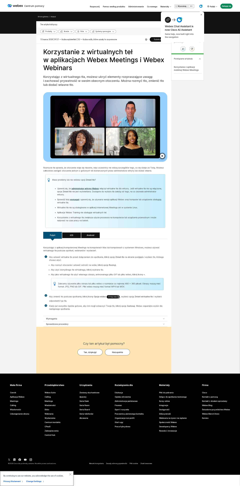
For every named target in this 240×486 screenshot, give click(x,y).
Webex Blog (207, 405)
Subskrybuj (158, 39)
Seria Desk (84, 401)
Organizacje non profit (124, 418)
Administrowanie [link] (136, 6)
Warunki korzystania (96, 463)
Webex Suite (50, 393)
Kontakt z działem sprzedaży (214, 401)
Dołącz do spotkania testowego (173, 397)
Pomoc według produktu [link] (114, 6)
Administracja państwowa (126, 401)
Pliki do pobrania (166, 393)
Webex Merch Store (210, 414)
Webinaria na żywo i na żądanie (173, 418)
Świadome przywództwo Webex (216, 410)
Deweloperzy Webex (168, 426)
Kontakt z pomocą (210, 397)
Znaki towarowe (146, 463)
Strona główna (43, 17)
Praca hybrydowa (122, 426)
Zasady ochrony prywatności (116, 463)
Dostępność (164, 410)
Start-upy (119, 422)
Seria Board (85, 410)
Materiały (164, 6)
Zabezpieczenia (51, 431)
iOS (71, 235)
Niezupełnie (117, 352)
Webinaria (49, 414)
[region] (37, 478)
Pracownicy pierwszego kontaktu (129, 414)
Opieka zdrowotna (123, 397)
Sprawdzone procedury (57, 324)
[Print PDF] (146, 39)
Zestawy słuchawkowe (89, 393)
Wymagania (51, 318)
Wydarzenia (50, 418)
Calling (13, 405)
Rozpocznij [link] (95, 6)
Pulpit (52, 235)
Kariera (205, 418)
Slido (47, 410)
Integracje (163, 405)
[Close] (70, 474)
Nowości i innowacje (168, 431)
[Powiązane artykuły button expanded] (200, 59)
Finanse (118, 405)
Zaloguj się (226, 6)
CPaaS (47, 426)
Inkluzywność (165, 414)
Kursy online (164, 401)
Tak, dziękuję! (90, 352)
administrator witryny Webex (85, 188)
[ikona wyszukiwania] (176, 6)
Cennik (13, 393)
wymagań (74, 199)
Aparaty (83, 397)
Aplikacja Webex (17, 397)
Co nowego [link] (152, 6)
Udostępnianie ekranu (19, 414)
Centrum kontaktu (52, 422)
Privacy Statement (12, 481)
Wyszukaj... (182, 6)
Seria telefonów (86, 414)
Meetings (14, 401)
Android (90, 235)
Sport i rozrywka (122, 410)
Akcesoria (84, 418)
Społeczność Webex (168, 422)
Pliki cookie (134, 463)
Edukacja (119, 393)
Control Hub (50, 435)
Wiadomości (15, 410)
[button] (201, 6)
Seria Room (85, 405)
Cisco (204, 393)
